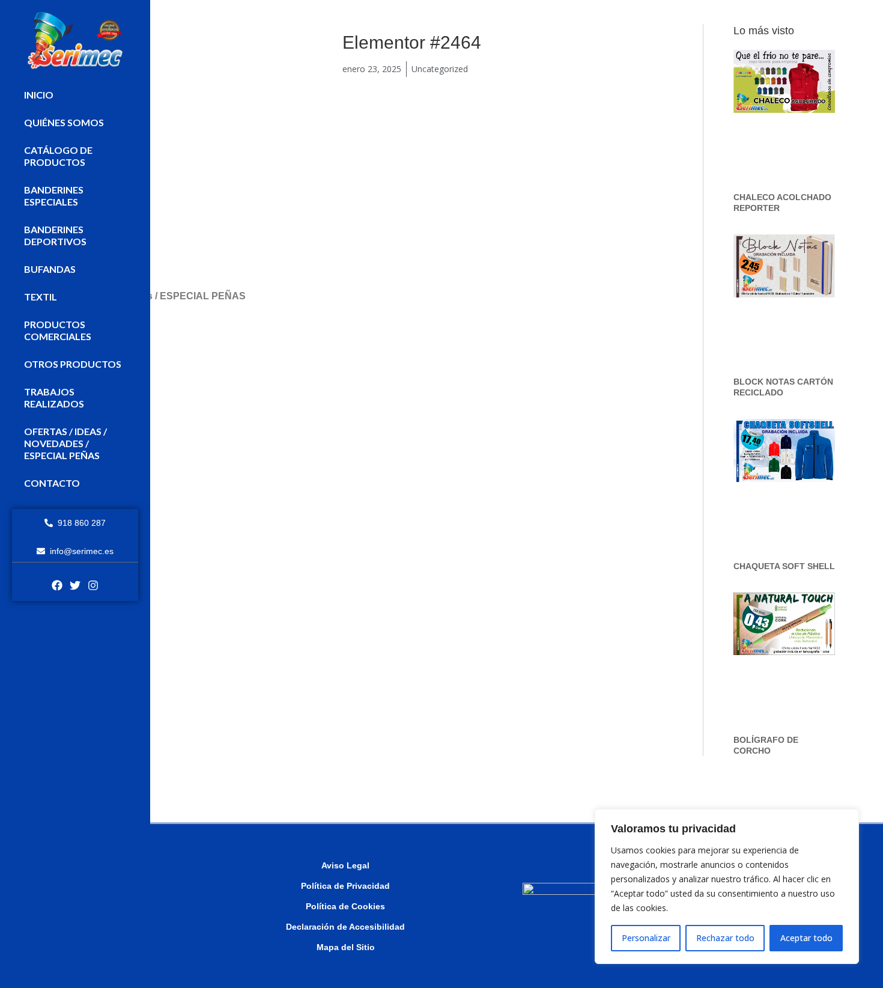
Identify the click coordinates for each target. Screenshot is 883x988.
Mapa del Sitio (346, 947)
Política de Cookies (345, 906)
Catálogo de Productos (58, 156)
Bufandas (50, 269)
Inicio (38, 94)
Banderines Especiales (53, 195)
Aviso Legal (345, 865)
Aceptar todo (806, 938)
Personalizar (646, 938)
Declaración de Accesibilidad (345, 927)
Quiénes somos (64, 122)
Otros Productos (72, 364)
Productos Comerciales (57, 330)
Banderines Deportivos (55, 235)
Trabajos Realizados (54, 397)
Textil (40, 296)
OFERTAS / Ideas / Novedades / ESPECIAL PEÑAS (65, 443)
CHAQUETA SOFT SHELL (784, 566)
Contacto (52, 483)
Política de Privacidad (345, 886)
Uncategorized (439, 69)
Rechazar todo (725, 938)
